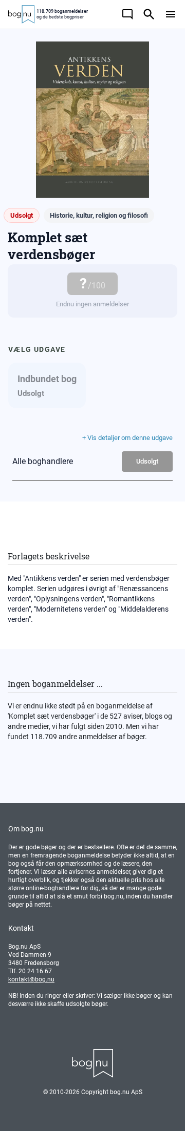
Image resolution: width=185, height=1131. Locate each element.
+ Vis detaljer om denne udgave (127, 438)
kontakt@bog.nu (31, 979)
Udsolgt (147, 461)
